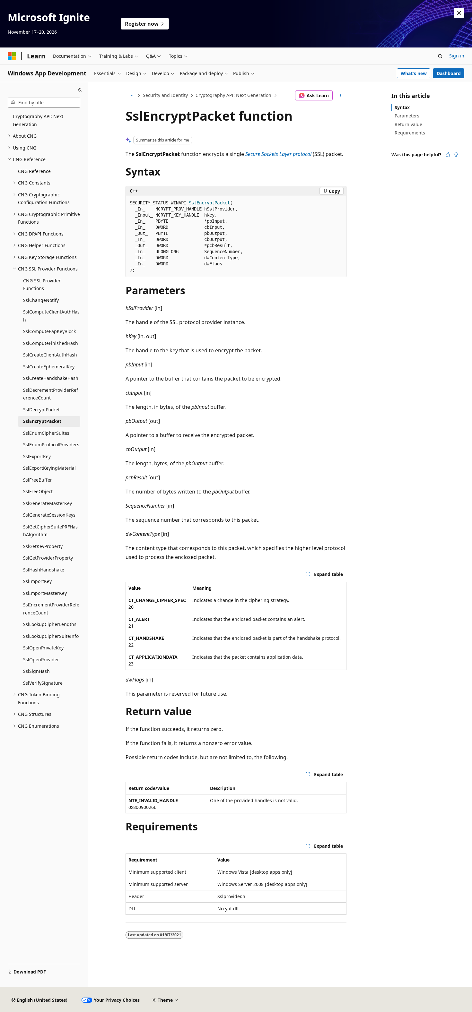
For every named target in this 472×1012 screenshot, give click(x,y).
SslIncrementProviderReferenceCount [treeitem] (51, 609)
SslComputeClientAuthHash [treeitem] (51, 316)
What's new (414, 73)
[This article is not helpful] (455, 155)
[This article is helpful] (448, 155)
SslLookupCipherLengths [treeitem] (49, 624)
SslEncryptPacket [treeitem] (42, 421)
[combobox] (44, 103)
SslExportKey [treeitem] (37, 456)
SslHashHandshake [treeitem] (43, 570)
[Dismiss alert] (459, 13)
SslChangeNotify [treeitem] (41, 300)
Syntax (402, 107)
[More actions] (340, 95)
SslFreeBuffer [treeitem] (37, 480)
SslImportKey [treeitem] (37, 581)
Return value (408, 124)
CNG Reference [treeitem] (34, 171)
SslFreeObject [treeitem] (38, 491)
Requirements (410, 133)
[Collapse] (79, 90)
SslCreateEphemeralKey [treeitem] (48, 367)
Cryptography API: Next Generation (233, 95)
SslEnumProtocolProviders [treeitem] (51, 445)
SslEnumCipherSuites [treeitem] (46, 433)
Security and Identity (165, 95)
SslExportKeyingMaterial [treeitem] (49, 468)
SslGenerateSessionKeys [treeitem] (49, 515)
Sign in (456, 56)
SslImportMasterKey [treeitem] (45, 593)
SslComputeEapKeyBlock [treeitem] (49, 331)
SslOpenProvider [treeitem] (41, 659)
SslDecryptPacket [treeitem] (41, 410)
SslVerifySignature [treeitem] (43, 683)
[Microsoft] (12, 56)
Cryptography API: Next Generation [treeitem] (38, 120)
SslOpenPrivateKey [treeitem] (43, 648)
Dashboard (449, 73)
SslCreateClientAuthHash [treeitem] (50, 355)
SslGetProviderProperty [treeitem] (48, 558)
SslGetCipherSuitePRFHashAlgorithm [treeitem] (50, 531)
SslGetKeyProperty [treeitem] (43, 546)
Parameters (407, 116)
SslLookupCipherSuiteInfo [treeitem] (51, 636)
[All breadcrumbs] (131, 95)
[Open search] (440, 56)
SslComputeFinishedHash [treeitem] (50, 343)
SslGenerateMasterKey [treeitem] (47, 503)
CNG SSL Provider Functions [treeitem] (42, 285)
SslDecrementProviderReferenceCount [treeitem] (50, 394)
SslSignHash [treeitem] (36, 671)
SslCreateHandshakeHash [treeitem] (50, 378)
